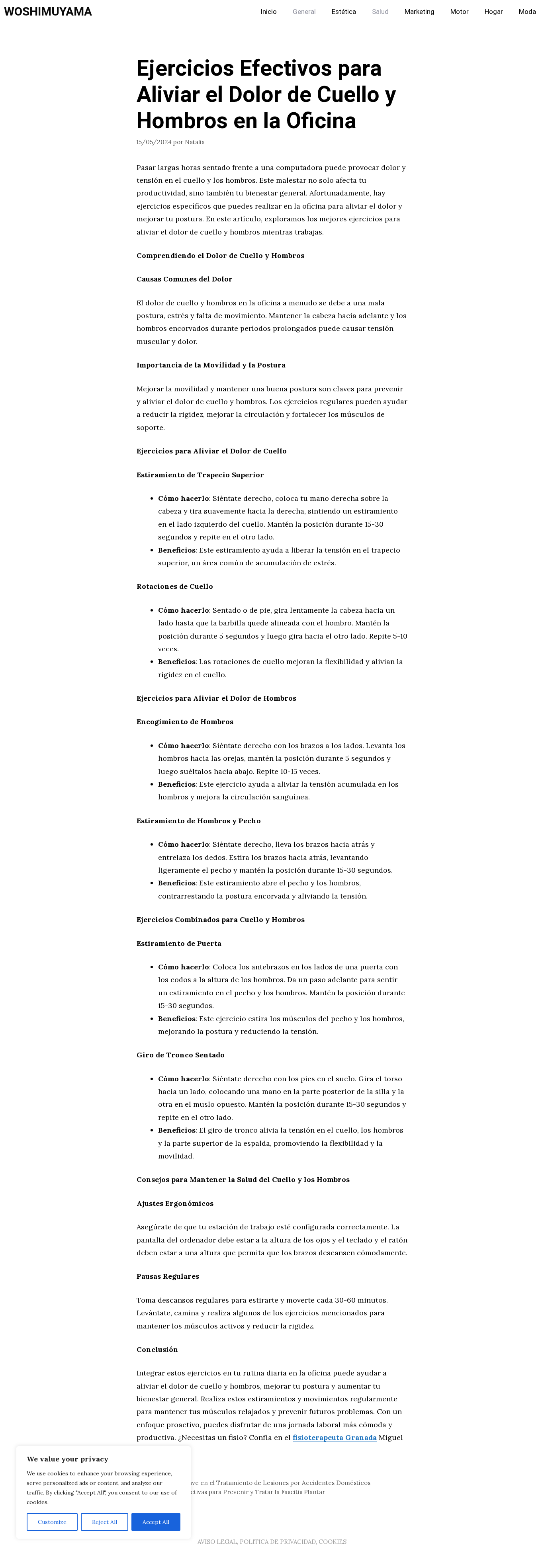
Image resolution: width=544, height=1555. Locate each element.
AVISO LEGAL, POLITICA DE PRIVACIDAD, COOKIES (272, 1541)
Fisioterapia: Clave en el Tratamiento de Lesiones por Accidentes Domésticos (258, 1483)
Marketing (419, 12)
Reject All (104, 1522)
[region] (103, 1492)
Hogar (494, 12)
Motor (459, 12)
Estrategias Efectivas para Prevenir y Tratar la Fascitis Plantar (235, 1492)
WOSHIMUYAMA (48, 12)
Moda (527, 12)
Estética (344, 12)
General (304, 12)
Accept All (156, 1522)
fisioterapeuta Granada (335, 1437)
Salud (380, 12)
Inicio (268, 12)
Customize (52, 1522)
